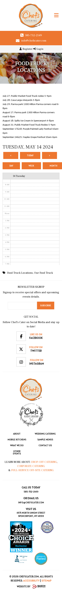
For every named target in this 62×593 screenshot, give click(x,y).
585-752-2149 (33, 35)
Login (40, 49)
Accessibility (31, 580)
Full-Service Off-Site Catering (32, 470)
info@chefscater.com (33, 40)
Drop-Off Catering (43, 462)
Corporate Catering (31, 466)
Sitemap (46, 580)
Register (27, 49)
